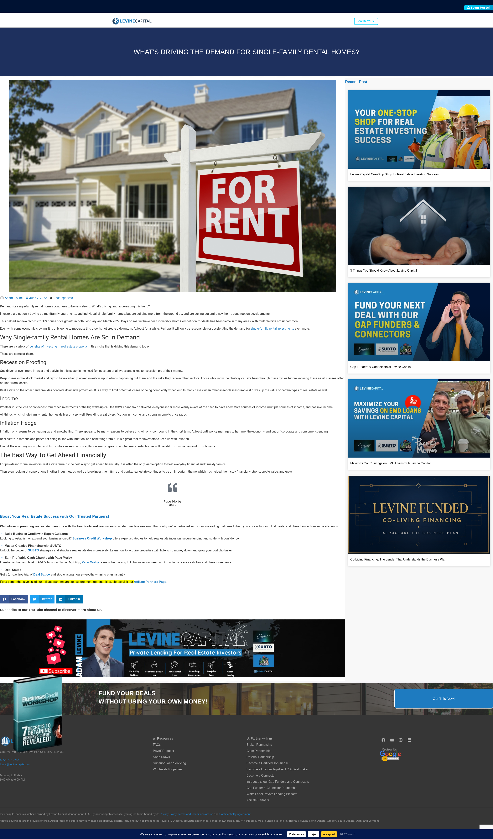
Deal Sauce (41, 574)
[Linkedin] (409, 740)
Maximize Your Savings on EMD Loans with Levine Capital (390, 463)
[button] (14, 599)
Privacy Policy (168, 813)
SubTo (332, 21)
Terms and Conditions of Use (195, 813)
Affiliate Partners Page (150, 581)
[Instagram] (401, 740)
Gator (345, 21)
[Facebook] (383, 740)
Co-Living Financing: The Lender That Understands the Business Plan (398, 559)
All (321, 21)
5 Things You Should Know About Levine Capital (383, 270)
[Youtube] (392, 740)
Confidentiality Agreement (235, 813)
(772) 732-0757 (9, 760)
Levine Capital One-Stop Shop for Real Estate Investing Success (394, 174)
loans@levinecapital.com (15, 764)
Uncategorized (63, 298)
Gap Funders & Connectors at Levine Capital (381, 367)
